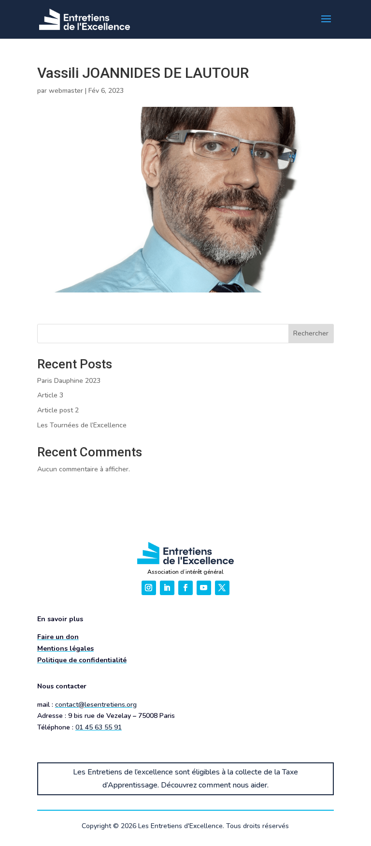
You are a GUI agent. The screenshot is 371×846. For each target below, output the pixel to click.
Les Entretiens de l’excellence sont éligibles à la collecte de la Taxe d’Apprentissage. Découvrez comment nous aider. (185, 778)
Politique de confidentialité (82, 660)
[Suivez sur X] (222, 588)
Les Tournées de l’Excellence (82, 425)
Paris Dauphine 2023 (68, 380)
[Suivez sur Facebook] (185, 588)
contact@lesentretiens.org (96, 704)
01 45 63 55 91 (98, 727)
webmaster (66, 90)
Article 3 (50, 395)
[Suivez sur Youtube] (204, 588)
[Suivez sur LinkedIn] (167, 588)
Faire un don (58, 637)
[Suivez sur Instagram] (149, 588)
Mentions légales (65, 648)
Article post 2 (58, 410)
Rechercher (310, 333)
